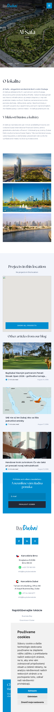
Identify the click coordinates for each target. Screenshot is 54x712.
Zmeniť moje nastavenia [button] (32, 702)
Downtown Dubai (27, 620)
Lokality (9, 63)
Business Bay (27, 616)
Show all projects (27, 325)
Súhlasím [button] (32, 691)
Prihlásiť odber (27, 504)
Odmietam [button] (32, 696)
